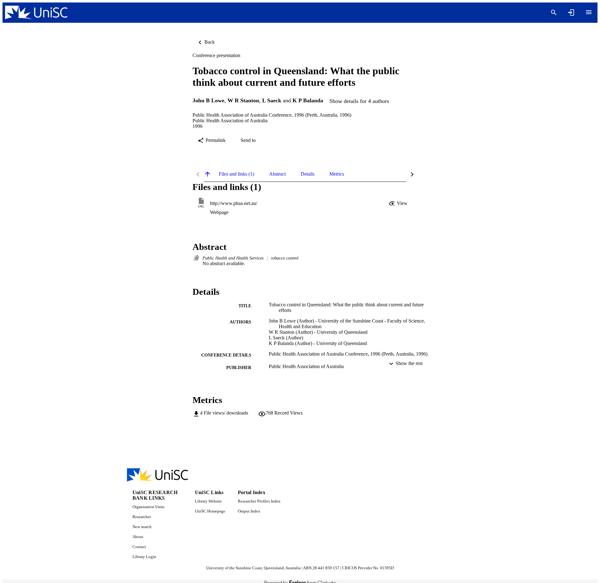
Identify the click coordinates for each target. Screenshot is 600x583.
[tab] (236, 174)
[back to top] (207, 174)
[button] (398, 203)
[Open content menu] (588, 12)
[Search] (554, 12)
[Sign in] (571, 12)
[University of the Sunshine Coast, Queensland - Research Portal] (36, 13)
